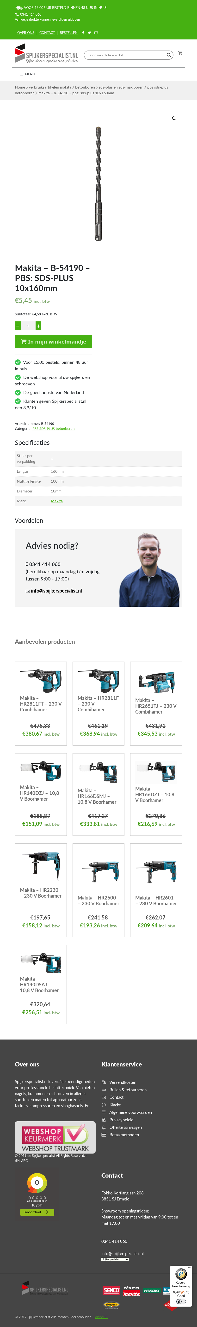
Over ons (25, 33)
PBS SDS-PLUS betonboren (53, 428)
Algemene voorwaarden (130, 1112)
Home (20, 87)
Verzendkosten (122, 1082)
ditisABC (101, 1317)
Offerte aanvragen (125, 1127)
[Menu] (189, 1268)
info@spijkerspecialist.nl (56, 591)
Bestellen (69, 33)
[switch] (181, 1301)
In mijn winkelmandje (56, 341)
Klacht (115, 1105)
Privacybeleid (121, 1120)
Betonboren (85, 87)
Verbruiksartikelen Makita (50, 87)
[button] (174, 118)
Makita (57, 501)
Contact (47, 33)
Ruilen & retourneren (128, 1090)
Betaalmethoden (124, 1135)
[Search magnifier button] (169, 55)
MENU (29, 74)
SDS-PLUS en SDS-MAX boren (121, 87)
